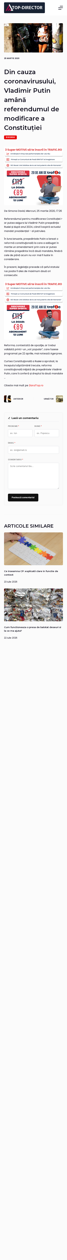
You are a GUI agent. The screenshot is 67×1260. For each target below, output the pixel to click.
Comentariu (15, 459)
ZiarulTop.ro (36, 385)
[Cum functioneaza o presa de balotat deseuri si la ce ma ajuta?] (33, 604)
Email (11, 443)
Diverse (10, 137)
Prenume (13, 426)
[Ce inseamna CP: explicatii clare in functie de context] (33, 548)
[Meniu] (60, 7)
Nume (38, 426)
